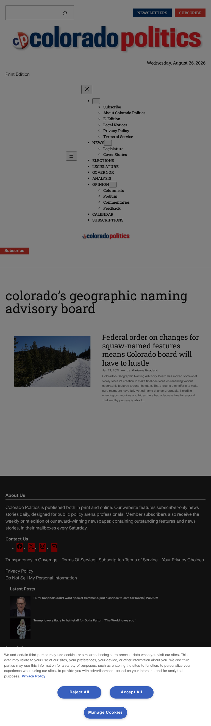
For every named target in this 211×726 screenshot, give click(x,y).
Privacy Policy (33, 676)
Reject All (79, 692)
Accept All (131, 692)
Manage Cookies (105, 712)
